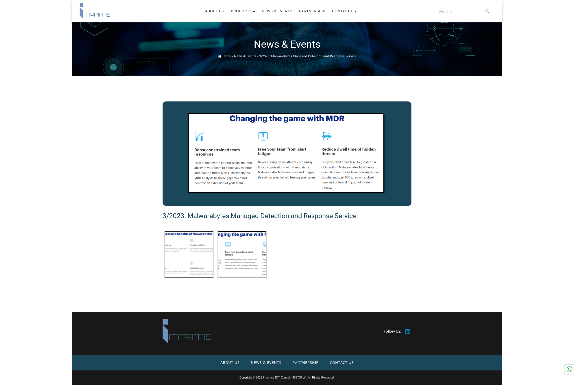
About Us (214, 11)
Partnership (312, 11)
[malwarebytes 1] (242, 254)
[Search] (487, 11)
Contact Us (344, 11)
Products (241, 11)
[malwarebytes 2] (189, 254)
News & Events (277, 11)
